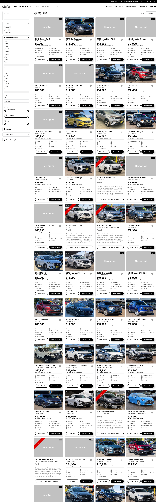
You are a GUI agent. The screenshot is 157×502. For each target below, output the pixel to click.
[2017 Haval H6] (141, 73)
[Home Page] (6, 6)
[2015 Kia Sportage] (79, 27)
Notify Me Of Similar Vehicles (110, 199)
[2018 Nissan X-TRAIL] (110, 307)
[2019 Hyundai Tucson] (141, 166)
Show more (16, 65)
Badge (5, 95)
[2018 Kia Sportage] (79, 166)
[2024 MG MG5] (79, 307)
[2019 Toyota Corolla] (141, 400)
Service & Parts (131, 6)
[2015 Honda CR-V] (110, 213)
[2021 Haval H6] (48, 307)
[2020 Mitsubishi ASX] (110, 166)
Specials (142, 6)
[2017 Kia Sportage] (79, 73)
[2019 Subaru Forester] (110, 400)
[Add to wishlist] (60, 40)
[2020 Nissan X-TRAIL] (48, 447)
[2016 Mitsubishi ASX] (110, 27)
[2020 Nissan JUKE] (79, 213)
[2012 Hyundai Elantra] (141, 27)
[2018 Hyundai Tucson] (48, 213)
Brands (108, 6)
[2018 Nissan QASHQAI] (141, 261)
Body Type (7, 101)
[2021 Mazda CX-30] (141, 354)
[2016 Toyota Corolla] (48, 119)
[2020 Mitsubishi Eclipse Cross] (79, 354)
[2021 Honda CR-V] (141, 447)
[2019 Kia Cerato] (48, 400)
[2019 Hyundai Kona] (110, 447)
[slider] (5, 111)
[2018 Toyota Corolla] (110, 354)
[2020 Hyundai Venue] (141, 307)
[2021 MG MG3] (48, 73)
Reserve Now (55, 59)
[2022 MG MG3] (79, 119)
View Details (41, 59)
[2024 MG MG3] (79, 400)
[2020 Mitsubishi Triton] (48, 354)
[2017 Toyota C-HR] (110, 119)
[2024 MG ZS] (48, 166)
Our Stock (118, 6)
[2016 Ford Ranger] (141, 119)
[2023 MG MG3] (110, 73)
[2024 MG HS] (48, 261)
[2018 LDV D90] (141, 213)
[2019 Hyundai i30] (110, 261)
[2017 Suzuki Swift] (48, 27)
